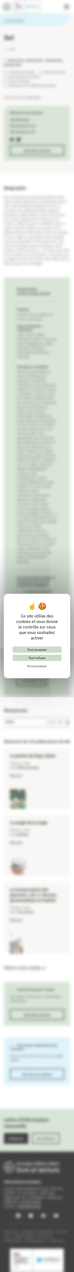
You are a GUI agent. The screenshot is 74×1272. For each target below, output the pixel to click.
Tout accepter (37, 650)
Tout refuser (37, 658)
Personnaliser (37, 666)
